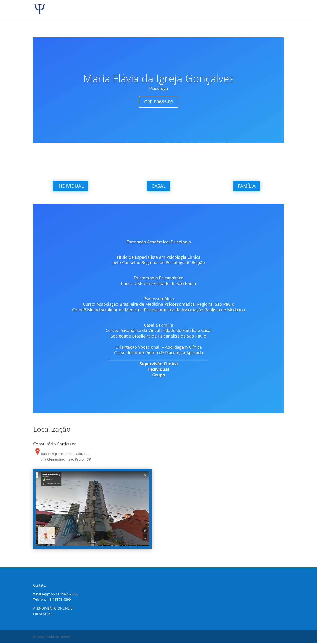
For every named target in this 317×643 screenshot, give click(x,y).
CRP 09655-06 (158, 102)
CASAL (158, 186)
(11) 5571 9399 (60, 599)
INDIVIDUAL (70, 186)
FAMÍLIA (247, 186)
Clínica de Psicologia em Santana (213, 464)
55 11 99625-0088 (64, 594)
